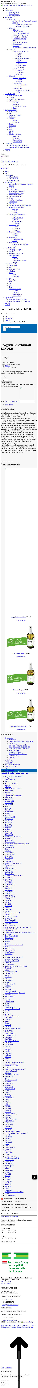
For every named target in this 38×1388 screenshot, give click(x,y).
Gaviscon (8, 918)
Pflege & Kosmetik (10, 766)
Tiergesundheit (9, 770)
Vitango (8, 1179)
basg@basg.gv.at (6, 1283)
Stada (7, 1135)
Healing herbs (9, 939)
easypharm (8, 890)
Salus (7, 1101)
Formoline (8, 909)
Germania (8, 923)
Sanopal (8, 1108)
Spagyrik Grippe (18, 690)
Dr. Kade (8, 877)
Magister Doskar (10, 991)
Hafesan (8, 934)
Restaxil (8, 1085)
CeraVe (8, 851)
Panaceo (8, 1048)
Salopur (8, 1099)
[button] (18, 384)
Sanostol (8, 1110)
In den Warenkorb (6, 382)
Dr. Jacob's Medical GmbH (14, 875)
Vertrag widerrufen (6, 1368)
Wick (7, 1188)
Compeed (8, 856)
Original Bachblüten (12, 1041)
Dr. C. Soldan (9, 874)
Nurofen (8, 1026)
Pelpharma (8, 1053)
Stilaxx (7, 1138)
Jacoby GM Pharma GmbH (14, 957)
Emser (7, 893)
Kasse (16, 161)
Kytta (7, 970)
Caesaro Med (9, 847)
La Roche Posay (11, 971)
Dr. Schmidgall (10, 884)
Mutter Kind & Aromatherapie (18, 754)
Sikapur (8, 1122)
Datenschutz (12, 1325)
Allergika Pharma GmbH (13, 788)
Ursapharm (9, 1165)
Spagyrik (11, 757)
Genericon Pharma (11, 922)
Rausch (7, 1078)
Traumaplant (9, 1163)
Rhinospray (9, 1087)
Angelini (8, 797)
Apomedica (9, 801)
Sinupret (8, 1129)
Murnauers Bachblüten (12, 1009)
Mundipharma (10, 1007)
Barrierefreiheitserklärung (25, 1327)
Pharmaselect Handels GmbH (14, 1062)
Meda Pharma (9, 996)
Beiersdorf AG (10, 817)
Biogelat (8, 827)
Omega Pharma (10, 1034)
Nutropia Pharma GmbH (13, 1028)
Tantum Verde (10, 1147)
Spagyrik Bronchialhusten (18, 726)
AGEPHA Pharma (11, 783)
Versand (7, 366)
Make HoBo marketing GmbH (15, 993)
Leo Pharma (9, 980)
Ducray (7, 886)
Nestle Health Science (12, 1016)
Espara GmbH (10, 897)
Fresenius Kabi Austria (12, 913)
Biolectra (8, 831)
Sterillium (8, 1137)
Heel (7, 941)
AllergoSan (9, 790)
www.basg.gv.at (6, 1281)
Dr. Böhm (9, 872)
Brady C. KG (9, 840)
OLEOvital (9, 1032)
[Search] (4, 329)
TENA (7, 1154)
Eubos (7, 899)
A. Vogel (8, 778)
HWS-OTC (9, 948)
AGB (19, 1325)
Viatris (7, 1172)
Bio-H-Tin (8, 824)
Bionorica (8, 833)
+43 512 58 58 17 (7, 1299)
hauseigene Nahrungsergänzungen (19, 747)
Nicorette (8, 1019)
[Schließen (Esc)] (7, 1380)
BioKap (8, 829)
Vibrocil (8, 1174)
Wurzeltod (8, 1190)
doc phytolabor (10, 868)
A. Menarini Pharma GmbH (14, 776)
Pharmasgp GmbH (11, 1064)
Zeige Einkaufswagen (7, 161)
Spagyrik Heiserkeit (18, 653)
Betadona (8, 820)
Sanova (8, 1112)
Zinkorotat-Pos (10, 1195)
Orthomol (8, 1042)
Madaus (8, 989)
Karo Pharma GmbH (12, 961)
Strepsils (8, 1140)
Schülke (8, 1115)
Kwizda (8, 968)
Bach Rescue (9, 812)
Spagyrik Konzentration (18, 617)
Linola (7, 982)
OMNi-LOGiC (10, 1037)
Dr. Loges (8, 881)
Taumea (8, 1151)
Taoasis (8, 1149)
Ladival (8, 975)
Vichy (7, 1176)
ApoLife (9, 799)
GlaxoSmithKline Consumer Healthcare (18, 927)
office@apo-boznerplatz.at (10, 1305)
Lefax (7, 978)
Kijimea (8, 962)
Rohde (7, 1094)
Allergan (8, 787)
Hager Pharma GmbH (12, 936)
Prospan (8, 1073)
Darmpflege (12, 739)
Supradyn (8, 1142)
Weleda (8, 1185)
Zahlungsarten (5, 1327)
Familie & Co (9, 761)
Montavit (8, 1003)
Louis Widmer (10, 984)
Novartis (8, 1025)
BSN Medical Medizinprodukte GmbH (17, 843)
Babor (7, 810)
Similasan (9, 1124)
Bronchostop (10, 842)
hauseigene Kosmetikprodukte (18, 745)
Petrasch (8, 1057)
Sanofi (8, 1106)
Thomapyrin (9, 1161)
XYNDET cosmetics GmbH (14, 1192)
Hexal (7, 947)
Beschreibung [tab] (9, 404)
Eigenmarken (9, 738)
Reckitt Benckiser (11, 1080)
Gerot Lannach (10, 925)
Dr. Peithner (9, 883)
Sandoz (7, 1103)
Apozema (9, 803)
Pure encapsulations (12, 1074)
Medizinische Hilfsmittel (12, 764)
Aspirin (7, 806)
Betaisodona (9, 822)
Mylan (7, 1010)
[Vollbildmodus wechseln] (3, 1380)
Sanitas (7, 1105)
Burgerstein (9, 845)
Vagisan (8, 1167)
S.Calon (8, 1096)
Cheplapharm (9, 852)
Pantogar (8, 1050)
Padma (7, 1046)
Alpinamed (9, 794)
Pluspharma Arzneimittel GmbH (15, 1069)
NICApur (8, 1018)
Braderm (8, 838)
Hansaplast (9, 938)
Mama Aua (9, 994)
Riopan (7, 1090)
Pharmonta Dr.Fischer (12, 1066)
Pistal (7, 1067)
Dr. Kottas (9, 879)
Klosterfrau (9, 964)
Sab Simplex (9, 1097)
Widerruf (13, 1327)
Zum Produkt (21, 620)
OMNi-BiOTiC (10, 1035)
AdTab (7, 781)
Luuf (7, 987)
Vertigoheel (9, 1170)
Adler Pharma (10, 780)
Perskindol (8, 1055)
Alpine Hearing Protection (13, 796)
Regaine (8, 1081)
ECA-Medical (10, 891)
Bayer (7, 815)
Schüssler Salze (13, 755)
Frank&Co (8, 911)
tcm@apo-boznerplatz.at (9, 1320)
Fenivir (7, 907)
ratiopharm (9, 1076)
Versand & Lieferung (28, 1325)
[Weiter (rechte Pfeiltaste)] (3, 1382)
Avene (8, 808)
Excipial (8, 904)
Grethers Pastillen (11, 929)
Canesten (8, 849)
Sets (6, 768)
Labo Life (9, 973)
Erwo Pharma (9, 895)
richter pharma (10, 1089)
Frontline (8, 915)
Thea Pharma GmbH (12, 1158)
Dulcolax (8, 888)
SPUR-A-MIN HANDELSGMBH (16, 1133)
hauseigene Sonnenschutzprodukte (19, 748)
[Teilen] (5, 1380)
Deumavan (9, 861)
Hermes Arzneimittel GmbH (14, 945)
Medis (7, 1000)
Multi (7, 1005)
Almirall (8, 792)
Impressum (4, 1325)
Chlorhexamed (10, 854)
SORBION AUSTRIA (12, 1131)
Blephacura (9, 835)
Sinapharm (8, 1126)
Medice (7, 998)
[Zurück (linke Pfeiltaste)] (1, 1382)
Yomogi (8, 1193)
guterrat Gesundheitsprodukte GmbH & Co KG (20, 932)
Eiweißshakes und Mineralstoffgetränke (21, 741)
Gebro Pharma (10, 920)
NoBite (7, 1021)
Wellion (8, 1186)
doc (6, 867)
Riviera (7, 1092)
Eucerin (8, 900)
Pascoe (7, 1051)
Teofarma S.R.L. (10, 1156)
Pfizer (7, 1060)
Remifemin (9, 1083)
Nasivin (8, 1014)
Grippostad (9, 931)
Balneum (8, 813)
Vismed (8, 1177)
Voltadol (8, 1183)
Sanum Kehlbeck (10, 1113)
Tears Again (9, 1153)
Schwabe (8, 1117)
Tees (10, 759)
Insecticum (8, 954)
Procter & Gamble (11, 1071)
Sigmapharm (9, 1121)
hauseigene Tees (14, 750)
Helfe (7, 943)
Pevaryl (8, 1058)
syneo (7, 1144)
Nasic (7, 1012)
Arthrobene (9, 804)
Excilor (7, 902)
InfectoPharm (9, 952)
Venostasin (8, 1169)
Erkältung (12, 743)
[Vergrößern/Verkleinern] (1, 1380)
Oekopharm (9, 1030)
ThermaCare (9, 1160)
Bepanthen (9, 819)
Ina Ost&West (10, 950)
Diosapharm (9, 865)
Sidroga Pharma (10, 1119)
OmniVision (9, 1039)
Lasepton (8, 977)
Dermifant (8, 859)
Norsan (7, 1023)
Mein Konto (4, 168)
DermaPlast (9, 858)
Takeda (7, 1145)
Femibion (8, 906)
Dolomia (8, 870)
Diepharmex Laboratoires (13, 863)
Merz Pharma (9, 1002)
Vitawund (8, 1181)
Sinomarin (8, 1128)
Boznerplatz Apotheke (12, 401)
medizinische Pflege (15, 752)
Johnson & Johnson (12, 959)
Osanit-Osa (9, 1044)
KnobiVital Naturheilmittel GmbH (16, 966)
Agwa (7, 785)
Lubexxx (8, 986)
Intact (7, 955)
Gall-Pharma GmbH (11, 916)
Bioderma (8, 826)
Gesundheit (8, 763)
